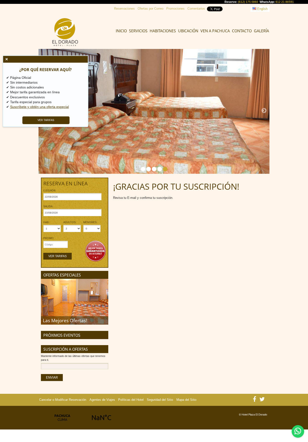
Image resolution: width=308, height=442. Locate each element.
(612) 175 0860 (248, 1)
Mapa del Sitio (186, 400)
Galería (261, 30)
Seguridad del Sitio (160, 400)
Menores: (90, 222)
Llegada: (49, 190)
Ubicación (188, 30)
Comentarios (196, 8)
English (262, 9)
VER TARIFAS (46, 120)
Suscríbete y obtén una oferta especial (39, 107)
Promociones (175, 8)
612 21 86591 (285, 1)
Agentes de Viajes (102, 400)
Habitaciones (163, 30)
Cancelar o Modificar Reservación (62, 400)
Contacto (242, 30)
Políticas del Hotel (131, 400)
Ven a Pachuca (215, 30)
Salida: (48, 206)
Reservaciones (124, 8)
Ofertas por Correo (150, 8)
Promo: (48, 238)
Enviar (52, 377)
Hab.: (46, 222)
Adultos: (69, 222)
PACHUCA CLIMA (82, 417)
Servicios (138, 30)
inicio (121, 30)
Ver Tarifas (57, 256)
